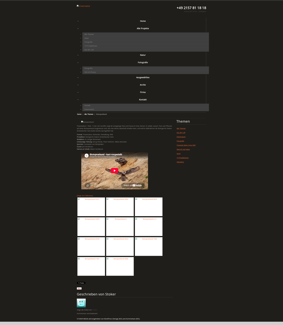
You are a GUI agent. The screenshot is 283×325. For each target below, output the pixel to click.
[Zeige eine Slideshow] (85, 196)
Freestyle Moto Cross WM (186, 145)
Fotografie (88, 42)
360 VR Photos (90, 72)
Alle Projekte (143, 28)
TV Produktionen (90, 46)
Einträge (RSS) (117, 319)
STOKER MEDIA (82, 319)
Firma (143, 92)
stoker (110, 294)
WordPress (108, 319)
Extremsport (181, 137)
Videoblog (180, 162)
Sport (179, 154)
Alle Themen (89, 34)
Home (143, 21)
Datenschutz (89, 109)
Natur (86, 38)
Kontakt (143, 99)
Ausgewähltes (142, 77)
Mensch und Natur (183, 149)
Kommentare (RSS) (133, 319)
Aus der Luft (89, 50)
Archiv (143, 84)
